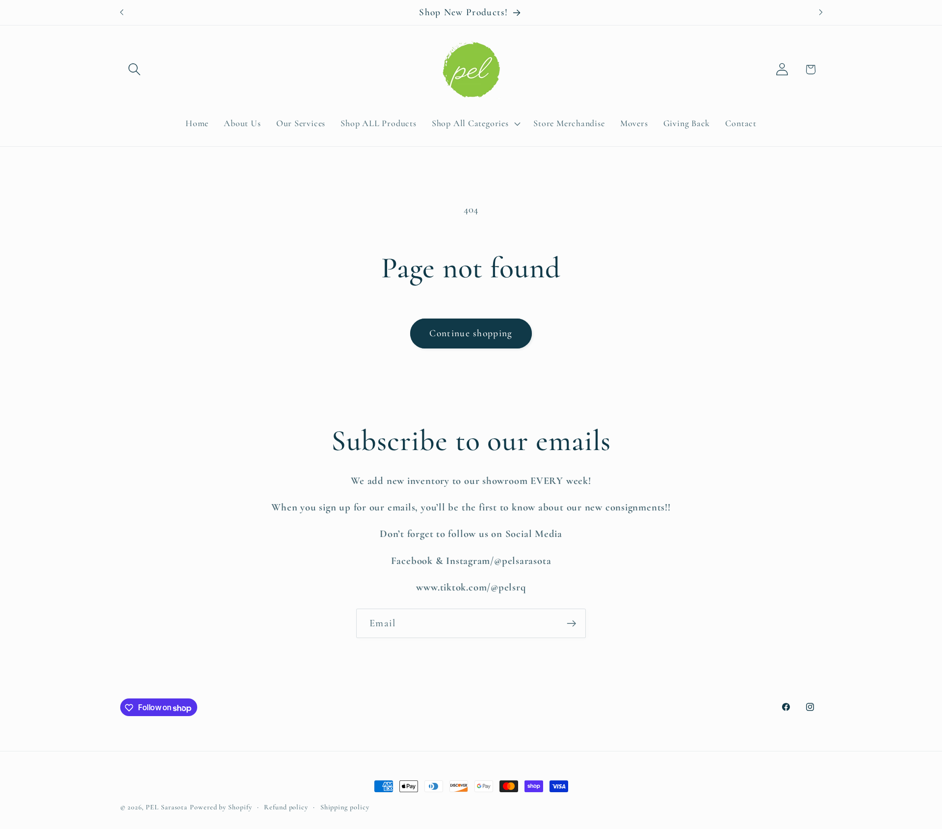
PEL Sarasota (166, 807)
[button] (134, 69)
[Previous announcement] (121, 12)
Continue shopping (470, 333)
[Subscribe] (571, 624)
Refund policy (286, 807)
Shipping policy (344, 807)
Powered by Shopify (221, 807)
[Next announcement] (821, 12)
